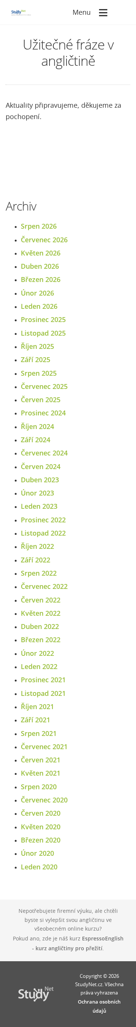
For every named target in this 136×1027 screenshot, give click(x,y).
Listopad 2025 (43, 333)
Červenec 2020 (44, 799)
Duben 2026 (40, 266)
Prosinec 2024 (43, 412)
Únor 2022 (37, 653)
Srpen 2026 (39, 226)
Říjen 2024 (37, 426)
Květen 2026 (40, 252)
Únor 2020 (37, 853)
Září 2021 (35, 719)
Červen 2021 (40, 759)
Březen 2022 (40, 639)
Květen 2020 (40, 826)
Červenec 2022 (44, 586)
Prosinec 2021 (43, 679)
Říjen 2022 (37, 546)
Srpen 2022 (39, 573)
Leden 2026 (39, 306)
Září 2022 (35, 559)
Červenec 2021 (44, 746)
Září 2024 (35, 439)
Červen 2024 (40, 466)
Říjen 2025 (37, 346)
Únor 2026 (37, 292)
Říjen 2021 (37, 706)
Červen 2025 (40, 399)
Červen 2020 (40, 813)
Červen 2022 (40, 599)
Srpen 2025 (39, 373)
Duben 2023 (40, 479)
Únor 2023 (37, 492)
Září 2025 (35, 359)
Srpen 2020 (39, 786)
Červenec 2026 (44, 239)
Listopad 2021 (43, 693)
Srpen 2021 (39, 733)
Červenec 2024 (44, 452)
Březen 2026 (40, 279)
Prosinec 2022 (43, 519)
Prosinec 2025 (43, 319)
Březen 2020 (40, 839)
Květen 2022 (40, 613)
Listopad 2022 (43, 533)
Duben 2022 (40, 626)
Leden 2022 (39, 666)
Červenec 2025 (44, 386)
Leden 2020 (39, 866)
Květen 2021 (40, 773)
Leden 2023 (39, 506)
